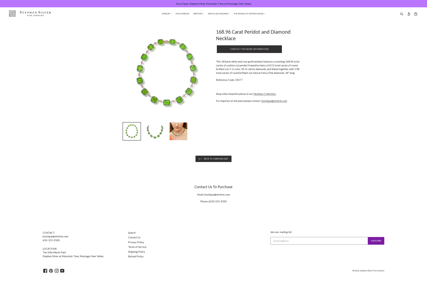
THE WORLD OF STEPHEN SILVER (249, 13)
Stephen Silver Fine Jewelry (372, 270)
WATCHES (198, 13)
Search (132, 232)
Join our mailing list (281, 232)
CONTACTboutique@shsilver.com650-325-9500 (55, 236)
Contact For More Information (249, 49)
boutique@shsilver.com (274, 100)
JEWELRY (166, 13)
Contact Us (134, 237)
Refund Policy (136, 256)
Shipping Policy (136, 251)
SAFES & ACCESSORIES (218, 13)
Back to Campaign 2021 (216, 158)
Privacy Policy (136, 242)
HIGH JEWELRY (182, 13)
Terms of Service (137, 246)
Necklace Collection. (265, 93)
